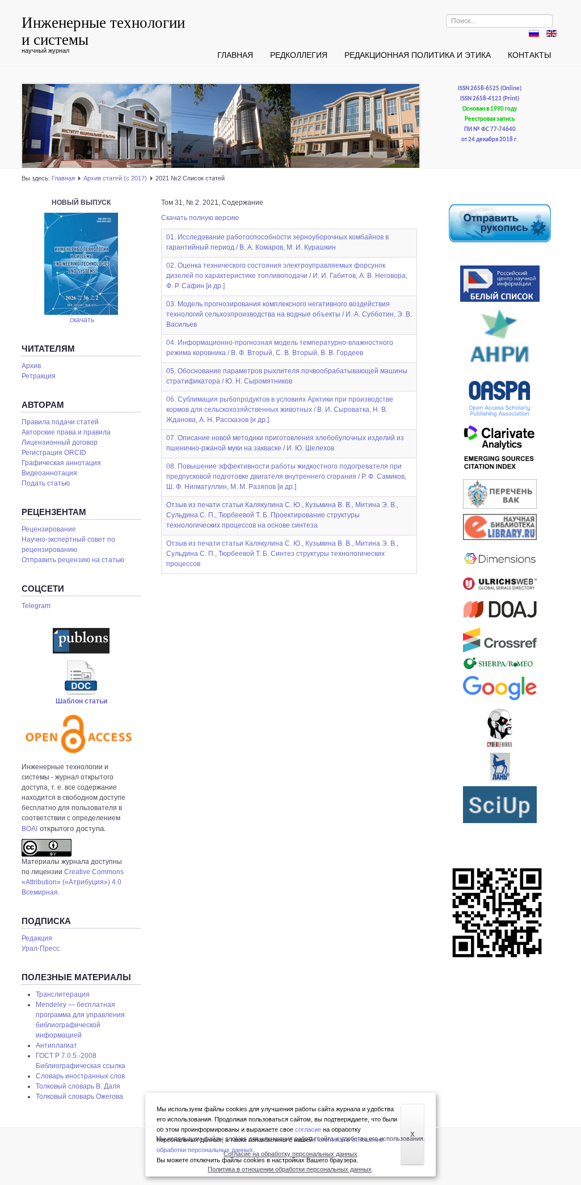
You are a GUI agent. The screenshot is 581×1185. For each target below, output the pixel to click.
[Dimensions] (499, 559)
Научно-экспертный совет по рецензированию (68, 544)
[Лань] (499, 767)
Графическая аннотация (61, 463)
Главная (235, 55)
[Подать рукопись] (499, 222)
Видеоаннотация (49, 473)
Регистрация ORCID (54, 453)
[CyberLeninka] (499, 728)
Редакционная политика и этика (417, 55)
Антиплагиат (56, 1045)
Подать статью (46, 483)
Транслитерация (63, 994)
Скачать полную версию (200, 218)
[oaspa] (499, 399)
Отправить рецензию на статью (73, 560)
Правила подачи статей (60, 422)
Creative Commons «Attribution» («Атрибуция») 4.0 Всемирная (73, 882)
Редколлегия (298, 55)
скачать (82, 320)
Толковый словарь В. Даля (78, 1086)
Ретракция (39, 376)
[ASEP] (499, 340)
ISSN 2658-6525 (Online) (489, 89)
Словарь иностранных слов (80, 1076)
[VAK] (499, 494)
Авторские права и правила (66, 432)
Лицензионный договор (60, 442)
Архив (31, 366)
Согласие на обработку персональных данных (290, 1153)
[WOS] (499, 449)
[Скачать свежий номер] (81, 263)
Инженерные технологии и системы (103, 30)
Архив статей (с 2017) (115, 178)
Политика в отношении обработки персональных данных (290, 1169)
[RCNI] (499, 283)
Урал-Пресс (41, 948)
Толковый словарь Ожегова (79, 1096)
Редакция (37, 938)
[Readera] (499, 804)
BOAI (29, 829)
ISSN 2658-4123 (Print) (489, 99)
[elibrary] (499, 527)
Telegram (36, 606)
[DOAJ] (499, 609)
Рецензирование (49, 529)
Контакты (529, 55)
